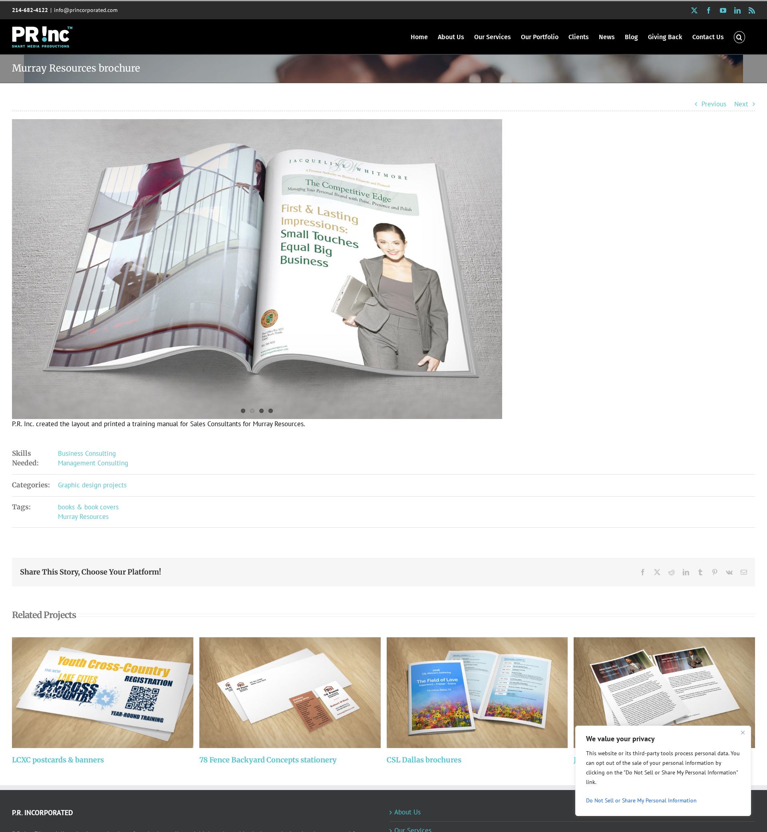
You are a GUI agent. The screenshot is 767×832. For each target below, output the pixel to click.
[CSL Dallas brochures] (477, 692)
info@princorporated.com (85, 10)
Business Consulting (87, 453)
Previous (713, 104)
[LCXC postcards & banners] (102, 692)
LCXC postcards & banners (92, 692)
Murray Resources (83, 516)
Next (741, 104)
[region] (663, 771)
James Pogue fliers (654, 692)
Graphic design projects (92, 485)
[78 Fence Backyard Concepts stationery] (290, 692)
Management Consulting (93, 463)
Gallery (113, 692)
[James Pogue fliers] (664, 692)
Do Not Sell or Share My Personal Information (641, 800)
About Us (407, 812)
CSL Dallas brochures (466, 692)
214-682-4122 (30, 10)
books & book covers (88, 507)
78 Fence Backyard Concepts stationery (279, 692)
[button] (739, 36)
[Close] (742, 732)
